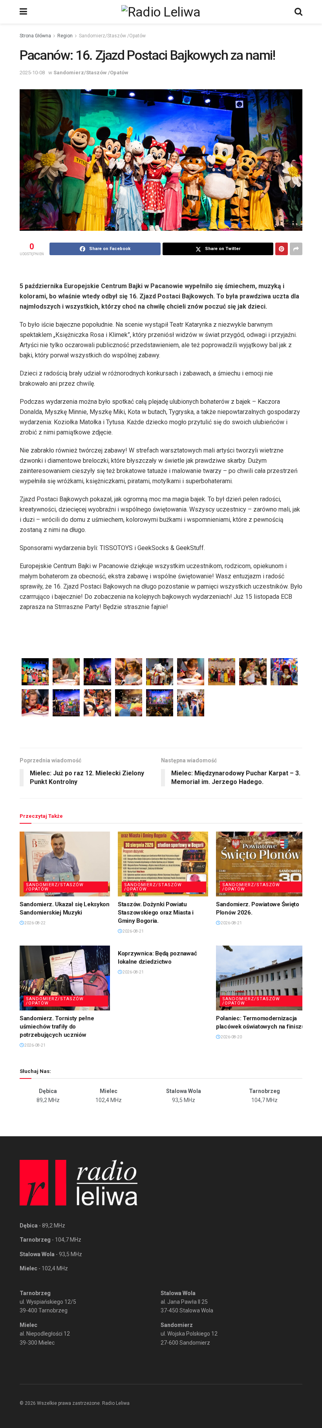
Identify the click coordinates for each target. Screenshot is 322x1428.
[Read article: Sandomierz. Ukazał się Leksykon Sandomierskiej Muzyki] (65, 864)
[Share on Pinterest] (281, 249)
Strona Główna (35, 36)
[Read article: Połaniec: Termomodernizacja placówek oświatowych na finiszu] (261, 978)
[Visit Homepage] (161, 11)
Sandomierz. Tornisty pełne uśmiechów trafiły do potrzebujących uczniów (57, 1026)
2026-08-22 (35, 923)
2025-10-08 (32, 72)
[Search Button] (298, 12)
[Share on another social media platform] (296, 249)
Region (65, 36)
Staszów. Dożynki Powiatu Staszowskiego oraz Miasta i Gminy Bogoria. (156, 912)
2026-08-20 (231, 1037)
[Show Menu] (23, 12)
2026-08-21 (133, 931)
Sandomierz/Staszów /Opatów (112, 36)
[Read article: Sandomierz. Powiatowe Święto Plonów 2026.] (261, 864)
